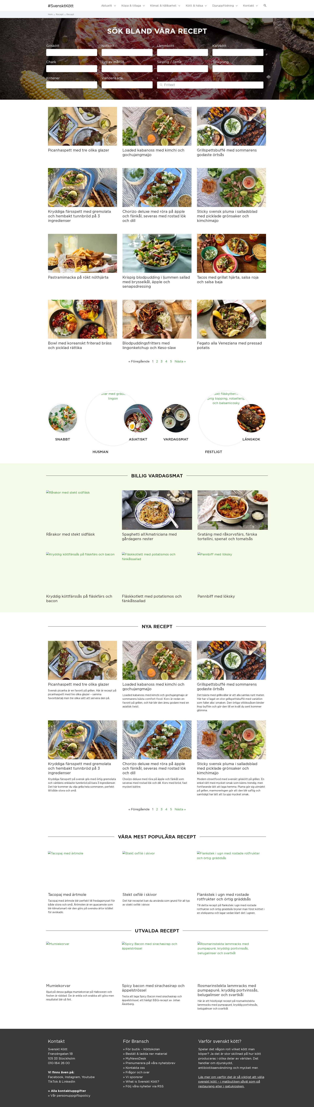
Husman (100, 452)
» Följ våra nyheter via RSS (143, 1086)
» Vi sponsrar (133, 1077)
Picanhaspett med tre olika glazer (78, 150)
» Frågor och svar (136, 1072)
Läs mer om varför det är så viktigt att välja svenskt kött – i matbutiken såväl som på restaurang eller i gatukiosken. (231, 1081)
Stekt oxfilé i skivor (139, 894)
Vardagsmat (175, 439)
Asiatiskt (138, 439)
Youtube (88, 1077)
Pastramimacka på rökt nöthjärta (78, 277)
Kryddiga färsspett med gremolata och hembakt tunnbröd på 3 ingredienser (79, 216)
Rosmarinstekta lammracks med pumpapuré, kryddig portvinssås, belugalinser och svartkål (228, 990)
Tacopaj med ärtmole (67, 894)
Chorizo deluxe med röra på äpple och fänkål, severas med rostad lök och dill (154, 216)
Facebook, (56, 1077)
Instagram (72, 1077)
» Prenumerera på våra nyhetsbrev (149, 1063)
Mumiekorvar (58, 986)
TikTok (53, 1081)
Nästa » (180, 361)
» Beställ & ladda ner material (145, 1053)
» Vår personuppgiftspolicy (69, 1095)
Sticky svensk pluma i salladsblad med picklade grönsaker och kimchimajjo (227, 216)
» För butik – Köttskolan (141, 1049)
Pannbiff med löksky (216, 596)
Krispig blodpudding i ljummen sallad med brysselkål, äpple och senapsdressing (156, 281)
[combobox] (71, 52)
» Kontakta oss (134, 1067)
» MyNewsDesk (134, 1058)
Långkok (251, 439)
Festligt (213, 452)
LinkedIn (68, 1081)
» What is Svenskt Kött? (141, 1081)
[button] (265, 5)
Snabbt (62, 439)
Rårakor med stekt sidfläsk (70, 534)
